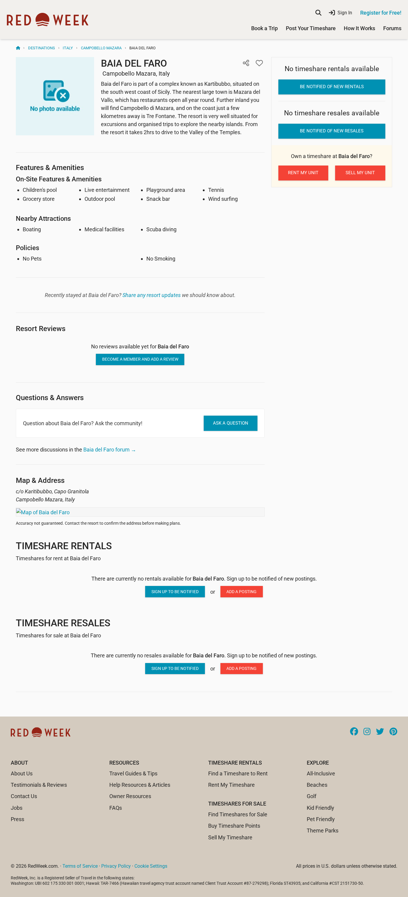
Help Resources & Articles (139, 785)
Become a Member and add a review (140, 359)
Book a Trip (264, 28)
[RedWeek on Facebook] (354, 732)
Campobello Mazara (101, 48)
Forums (392, 28)
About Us (22, 773)
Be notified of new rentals (332, 86)
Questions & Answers (50, 397)
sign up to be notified (175, 591)
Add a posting (241, 591)
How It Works (359, 28)
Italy (68, 48)
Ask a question (230, 423)
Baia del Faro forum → (109, 449)
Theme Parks (322, 830)
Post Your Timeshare (311, 28)
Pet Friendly (321, 819)
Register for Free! (380, 13)
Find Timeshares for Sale (237, 814)
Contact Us (24, 796)
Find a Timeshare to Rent (238, 773)
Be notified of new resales (331, 131)
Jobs (16, 808)
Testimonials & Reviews (39, 785)
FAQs (115, 808)
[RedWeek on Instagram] (367, 732)
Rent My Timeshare (231, 785)
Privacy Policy (116, 866)
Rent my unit (303, 172)
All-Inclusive (321, 773)
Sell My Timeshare (230, 837)
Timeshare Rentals (64, 546)
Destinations (41, 48)
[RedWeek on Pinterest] (393, 732)
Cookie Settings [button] (150, 866)
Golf (311, 796)
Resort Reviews (40, 328)
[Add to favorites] (259, 63)
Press (17, 819)
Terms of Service (80, 866)
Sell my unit (360, 172)
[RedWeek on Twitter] (380, 732)
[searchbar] (318, 13)
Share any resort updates (151, 295)
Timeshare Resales (63, 623)
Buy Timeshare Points (234, 826)
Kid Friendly (320, 808)
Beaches (317, 785)
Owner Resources (130, 796)
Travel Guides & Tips (133, 773)
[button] (246, 63)
